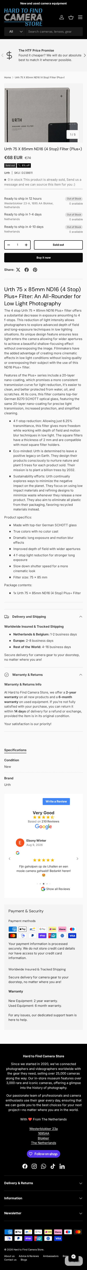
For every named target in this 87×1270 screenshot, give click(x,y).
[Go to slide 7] (47, 883)
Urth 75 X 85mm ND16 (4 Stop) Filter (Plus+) (40, 77)
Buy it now (44, 257)
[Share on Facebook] (26, 270)
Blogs (24, 1259)
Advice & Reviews (29, 1256)
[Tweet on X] (18, 270)
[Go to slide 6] (43, 884)
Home (7, 77)
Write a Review (56, 801)
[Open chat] (73, 1256)
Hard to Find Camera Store (29, 1249)
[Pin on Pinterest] (35, 270)
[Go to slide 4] (37, 883)
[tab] (15, 750)
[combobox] (43, 31)
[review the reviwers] (17, 853)
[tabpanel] (43, 772)
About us (9, 1256)
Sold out (58, 244)
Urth (7, 172)
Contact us (10, 1259)
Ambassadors (50, 1256)
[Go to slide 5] (40, 883)
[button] (71, 17)
